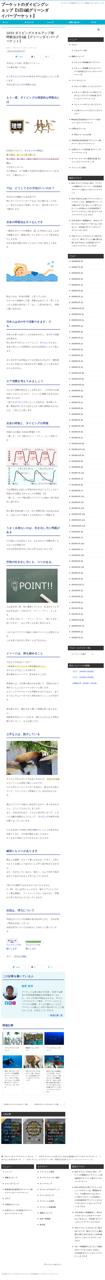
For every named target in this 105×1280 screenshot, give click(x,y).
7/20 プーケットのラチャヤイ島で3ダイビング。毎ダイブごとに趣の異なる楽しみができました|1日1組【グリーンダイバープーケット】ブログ (88, 1234)
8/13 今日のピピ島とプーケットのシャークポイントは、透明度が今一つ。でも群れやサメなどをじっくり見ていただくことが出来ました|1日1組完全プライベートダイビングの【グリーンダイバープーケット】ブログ (88, 1196)
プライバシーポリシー (52, 1264)
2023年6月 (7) (77, 479)
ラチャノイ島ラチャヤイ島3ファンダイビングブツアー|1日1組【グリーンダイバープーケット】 (88, 95)
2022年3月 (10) (77, 567)
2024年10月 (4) (77, 385)
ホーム (5, 22)
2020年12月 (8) (77, 620)
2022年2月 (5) (77, 573)
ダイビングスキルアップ (16, 51)
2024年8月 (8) (77, 397)
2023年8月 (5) (77, 467)
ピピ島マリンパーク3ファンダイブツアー (88, 112)
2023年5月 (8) (77, 485)
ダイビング (29, 22)
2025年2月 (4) (77, 361)
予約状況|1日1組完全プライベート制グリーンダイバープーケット (86, 142)
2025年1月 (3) (77, 367)
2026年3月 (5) (77, 291)
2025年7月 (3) (77, 338)
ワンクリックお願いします (33, 947)
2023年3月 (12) (77, 496)
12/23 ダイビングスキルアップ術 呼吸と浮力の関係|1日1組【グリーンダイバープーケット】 (50, 1104)
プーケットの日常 (47, 1201)
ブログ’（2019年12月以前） (83, 671)
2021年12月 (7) (77, 585)
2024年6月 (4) (77, 408)
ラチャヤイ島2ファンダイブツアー (88, 86)
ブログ (93, 22)
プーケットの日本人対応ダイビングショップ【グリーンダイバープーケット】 (11, 1132)
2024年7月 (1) (77, 402)
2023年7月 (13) (77, 473)
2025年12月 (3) (77, 308)
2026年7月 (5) (77, 267)
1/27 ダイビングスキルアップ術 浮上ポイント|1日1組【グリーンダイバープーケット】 (32, 1075)
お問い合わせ (74, 22)
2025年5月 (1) (77, 344)
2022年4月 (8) (77, 561)
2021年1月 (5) (77, 614)
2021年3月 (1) (77, 602)
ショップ (50, 22)
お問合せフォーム (78, 129)
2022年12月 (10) (78, 514)
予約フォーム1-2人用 (82, 134)
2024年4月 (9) (77, 420)
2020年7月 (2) (77, 638)
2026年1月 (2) (77, 302)
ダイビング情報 (20, 956)
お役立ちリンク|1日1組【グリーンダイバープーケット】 (86, 151)
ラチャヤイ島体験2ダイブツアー (87, 62)
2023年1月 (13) (77, 508)
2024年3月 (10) (77, 426)
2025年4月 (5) (77, 349)
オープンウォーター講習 (49, 1178)
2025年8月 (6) (77, 332)
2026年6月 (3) (77, 273)
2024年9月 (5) (77, 391)
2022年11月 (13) (78, 520)
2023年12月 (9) (77, 443)
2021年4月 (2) (77, 596)
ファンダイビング (78, 80)
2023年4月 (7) (77, 491)
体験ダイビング (77, 56)
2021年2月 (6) (77, 608)
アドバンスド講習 (78, 168)
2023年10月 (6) (77, 455)
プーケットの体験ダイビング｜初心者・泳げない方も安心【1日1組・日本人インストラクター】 (55, 1132)
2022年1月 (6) (77, 579)
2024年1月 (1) (77, 438)
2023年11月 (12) (78, 449)
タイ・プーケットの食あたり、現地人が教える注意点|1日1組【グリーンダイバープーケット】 (33, 1132)
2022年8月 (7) (77, 538)
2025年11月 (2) (77, 314)
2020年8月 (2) (77, 632)
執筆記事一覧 (56, 1015)
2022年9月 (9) (77, 532)
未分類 (42, 1225)
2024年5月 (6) (77, 414)
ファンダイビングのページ (53, 1049)
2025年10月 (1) (77, 320)
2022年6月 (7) (77, 549)
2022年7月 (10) (77, 544)
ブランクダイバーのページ (12, 1049)
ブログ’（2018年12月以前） (83, 677)
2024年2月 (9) (77, 432)
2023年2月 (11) (77, 502)
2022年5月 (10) (77, 555)
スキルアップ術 (80, 51)
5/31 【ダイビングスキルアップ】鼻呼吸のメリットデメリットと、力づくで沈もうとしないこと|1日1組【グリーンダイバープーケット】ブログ (12, 1079)
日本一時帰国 (45, 1219)
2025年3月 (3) (77, 355)
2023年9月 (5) (77, 461)
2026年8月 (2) (77, 261)
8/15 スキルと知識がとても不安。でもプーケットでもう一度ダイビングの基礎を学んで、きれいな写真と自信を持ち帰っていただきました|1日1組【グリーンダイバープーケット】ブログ (54, 1081)
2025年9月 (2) (77, 326)
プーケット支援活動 (48, 1207)
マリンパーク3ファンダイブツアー (88, 104)
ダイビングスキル (19, 76)
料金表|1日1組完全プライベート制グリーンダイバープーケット (86, 121)
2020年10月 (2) (77, 626)
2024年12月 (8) (77, 373)
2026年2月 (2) (77, 297)
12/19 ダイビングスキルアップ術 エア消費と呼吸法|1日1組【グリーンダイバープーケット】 (18, 1104)
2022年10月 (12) (78, 526)
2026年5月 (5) (77, 279)
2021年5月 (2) (77, 590)
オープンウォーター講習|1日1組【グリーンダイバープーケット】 (86, 160)
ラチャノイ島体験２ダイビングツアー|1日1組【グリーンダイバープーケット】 (88, 71)
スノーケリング (46, 1184)
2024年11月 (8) (77, 379)
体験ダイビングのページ (32, 1049)
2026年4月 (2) (77, 285)
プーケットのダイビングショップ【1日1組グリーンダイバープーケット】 (25, 10)
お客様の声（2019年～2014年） (85, 683)
